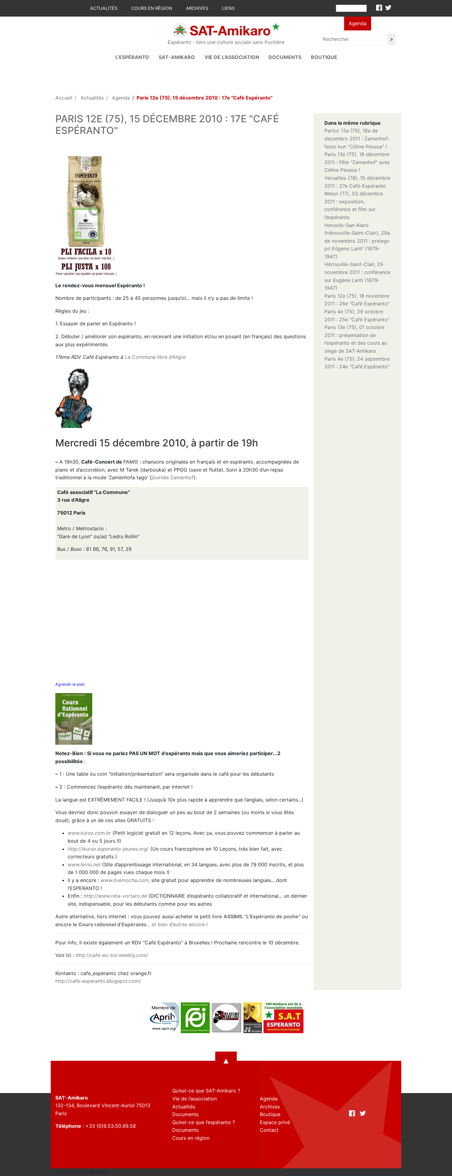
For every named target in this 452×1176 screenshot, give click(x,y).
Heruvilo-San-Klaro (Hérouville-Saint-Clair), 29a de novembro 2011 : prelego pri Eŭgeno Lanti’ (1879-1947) (357, 241)
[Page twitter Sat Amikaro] (388, 8)
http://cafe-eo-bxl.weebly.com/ (112, 955)
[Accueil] (226, 30)
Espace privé (275, 1122)
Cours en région (151, 8)
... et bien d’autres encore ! (140, 924)
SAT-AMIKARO (177, 57)
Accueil (63, 98)
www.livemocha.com (125, 880)
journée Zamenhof (173, 477)
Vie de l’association (231, 57)
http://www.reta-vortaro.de (115, 896)
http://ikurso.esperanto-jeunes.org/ (108, 849)
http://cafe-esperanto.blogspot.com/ (98, 981)
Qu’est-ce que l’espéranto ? (203, 1122)
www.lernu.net (84, 864)
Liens (228, 8)
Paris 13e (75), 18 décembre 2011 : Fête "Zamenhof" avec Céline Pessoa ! (357, 162)
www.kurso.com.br (89, 833)
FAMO (130, 462)
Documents (284, 57)
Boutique (324, 57)
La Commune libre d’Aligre (155, 357)
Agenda (358, 23)
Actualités (103, 8)
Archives (197, 8)
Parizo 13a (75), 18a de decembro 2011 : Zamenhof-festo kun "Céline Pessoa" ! (357, 138)
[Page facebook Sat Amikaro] (379, 8)
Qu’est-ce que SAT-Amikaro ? (206, 1091)
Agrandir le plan (70, 684)
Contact (269, 1130)
